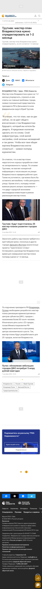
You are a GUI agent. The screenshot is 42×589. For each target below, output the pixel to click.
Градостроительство (10, 390)
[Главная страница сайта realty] (13, 16)
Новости (5, 509)
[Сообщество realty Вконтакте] (23, 496)
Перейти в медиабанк (29, 70)
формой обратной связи (22, 561)
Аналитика (14, 509)
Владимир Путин (9, 387)
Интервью (24, 509)
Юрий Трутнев (28, 384)
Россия (18, 384)
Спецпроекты (7, 512)
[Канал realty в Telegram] (31, 496)
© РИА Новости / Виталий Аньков (12, 70)
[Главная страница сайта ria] (2, 16)
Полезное (33, 509)
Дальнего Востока (18, 245)
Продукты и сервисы (31, 512)
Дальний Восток (23, 387)
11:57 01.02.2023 (8, 21)
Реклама (18, 512)
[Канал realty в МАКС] (6, 496)
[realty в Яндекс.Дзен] (15, 496)
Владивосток (7, 384)
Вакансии (5, 521)
